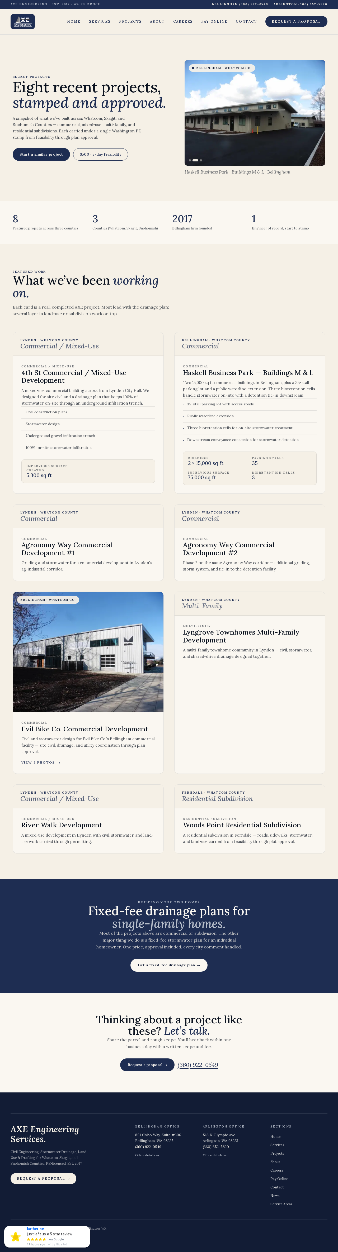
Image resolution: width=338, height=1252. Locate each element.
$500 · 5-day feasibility (100, 154)
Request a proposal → (147, 1064)
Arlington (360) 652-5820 (300, 4)
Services (100, 21)
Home (74, 21)
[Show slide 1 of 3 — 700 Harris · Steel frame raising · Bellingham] (190, 160)
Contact (246, 21)
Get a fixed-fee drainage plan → (169, 965)
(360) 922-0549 (198, 1064)
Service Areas (281, 1204)
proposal (296, 21)
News (275, 1195)
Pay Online (214, 21)
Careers (183, 21)
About (157, 21)
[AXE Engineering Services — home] (23, 21)
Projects (130, 21)
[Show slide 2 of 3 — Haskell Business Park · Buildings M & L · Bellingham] (195, 160)
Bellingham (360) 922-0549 (240, 4)
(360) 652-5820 (216, 1146)
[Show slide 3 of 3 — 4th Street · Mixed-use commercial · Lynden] (201, 160)
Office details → (147, 1155)
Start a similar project (41, 154)
